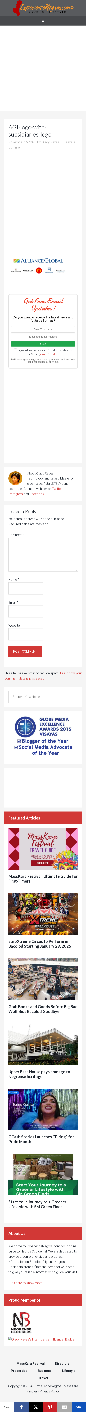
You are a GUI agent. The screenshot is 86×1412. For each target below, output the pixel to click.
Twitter (57, 489)
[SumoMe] (79, 1407)
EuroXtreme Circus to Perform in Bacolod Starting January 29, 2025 (39, 943)
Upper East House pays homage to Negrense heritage (39, 1074)
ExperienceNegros (43, 8)
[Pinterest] (50, 1407)
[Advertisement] (43, 68)
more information (49, 354)
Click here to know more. (25, 1283)
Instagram (15, 494)
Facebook (37, 494)
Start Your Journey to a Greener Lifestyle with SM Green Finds (37, 1204)
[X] (36, 1407)
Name (13, 580)
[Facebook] (21, 1407)
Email (13, 602)
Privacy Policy (50, 1391)
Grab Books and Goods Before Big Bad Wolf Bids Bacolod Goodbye (43, 1009)
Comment (16, 535)
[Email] (64, 1407)
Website (14, 625)
